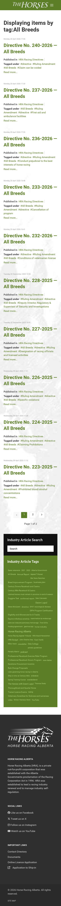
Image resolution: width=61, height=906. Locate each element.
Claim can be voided (30, 67)
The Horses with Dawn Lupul (20, 684)
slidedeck (34, 676)
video (10, 700)
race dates (47, 660)
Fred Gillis (44, 623)
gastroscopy (28, 627)
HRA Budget (13, 640)
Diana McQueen (14, 607)
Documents (14, 856)
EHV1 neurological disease (40, 607)
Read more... (10, 72)
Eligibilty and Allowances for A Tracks (24, 615)
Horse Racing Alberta (19, 631)
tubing (30, 692)
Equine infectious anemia (18, 619)
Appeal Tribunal (36, 574)
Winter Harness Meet (22, 700)
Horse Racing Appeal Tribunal (19, 636)
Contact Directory (17, 851)
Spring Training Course (17, 680)
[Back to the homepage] (30, 5)
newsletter (22, 644)
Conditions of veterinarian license (37, 258)
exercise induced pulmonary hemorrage (23, 623)
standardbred (32, 680)
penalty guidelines (35, 648)
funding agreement (15, 627)
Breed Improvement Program (20, 582)
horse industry (41, 627)
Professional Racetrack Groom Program (25, 660)
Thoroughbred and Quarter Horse (22, 688)
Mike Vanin (12, 644)
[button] (51, 5)
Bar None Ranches (37, 578)
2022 (28, 570)
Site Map (12, 901)
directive (26, 63)
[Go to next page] (41, 515)
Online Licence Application (22, 862)
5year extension (14, 570)
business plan (39, 582)
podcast (24, 652)
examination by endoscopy (41, 619)
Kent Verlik (38, 640)
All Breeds (10, 67)
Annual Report (23, 574)
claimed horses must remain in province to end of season (30, 594)
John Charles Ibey (26, 640)
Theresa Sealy (40, 684)
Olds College (33, 644)
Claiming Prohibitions (31, 444)
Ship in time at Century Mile (19, 676)
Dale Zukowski (41, 598)
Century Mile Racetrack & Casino (21, 590)
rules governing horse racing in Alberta (23, 672)
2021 (23, 570)
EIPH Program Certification (41, 611)
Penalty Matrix (13, 652)
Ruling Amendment (44, 63)
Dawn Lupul (41, 602)
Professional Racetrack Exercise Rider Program (27, 656)
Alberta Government (39, 570)
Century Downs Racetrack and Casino (24, 586)
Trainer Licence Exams (17, 692)
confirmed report (27, 598)
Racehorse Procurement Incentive (21, 664)
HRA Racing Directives (31, 59)
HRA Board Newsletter (41, 636)
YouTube (35, 700)
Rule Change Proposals (18, 668)
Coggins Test (13, 598)
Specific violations (29, 399)
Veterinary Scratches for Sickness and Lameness (28, 696)
